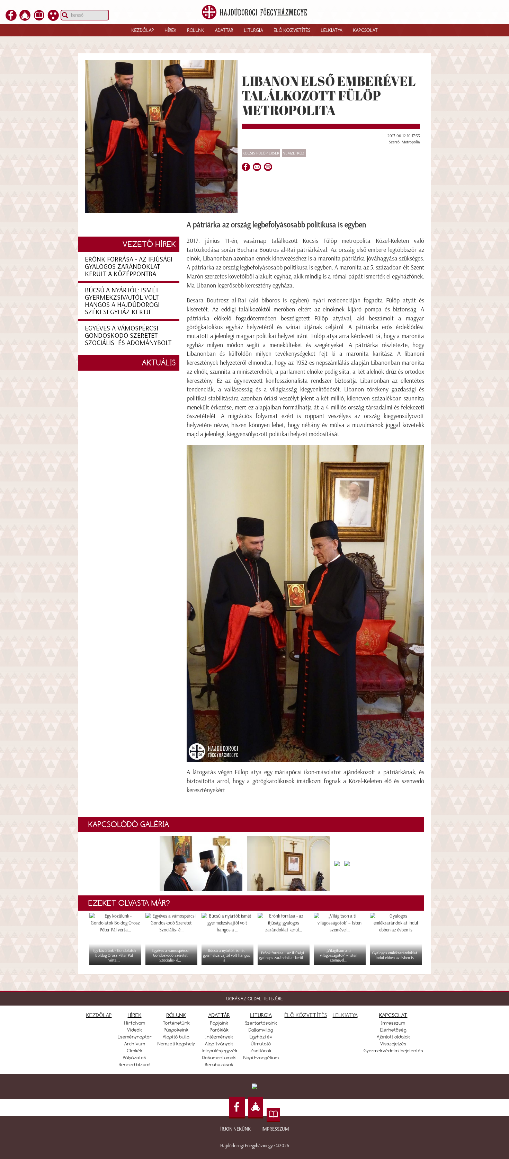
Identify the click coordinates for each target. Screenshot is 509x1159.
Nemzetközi (294, 153)
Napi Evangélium (261, 1057)
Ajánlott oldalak (393, 1036)
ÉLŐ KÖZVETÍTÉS (306, 1015)
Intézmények (219, 1036)
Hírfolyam (134, 1023)
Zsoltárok (260, 1050)
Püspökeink (176, 1030)
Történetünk (176, 1023)
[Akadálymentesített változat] (53, 18)
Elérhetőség (393, 1030)
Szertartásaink (261, 1023)
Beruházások (219, 1064)
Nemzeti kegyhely (176, 1043)
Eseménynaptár (135, 1036)
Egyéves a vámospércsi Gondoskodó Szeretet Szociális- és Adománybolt (128, 335)
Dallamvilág (261, 1030)
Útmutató (261, 1043)
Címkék (135, 1050)
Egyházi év (261, 1036)
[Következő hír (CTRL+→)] (491, 591)
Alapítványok (219, 1043)
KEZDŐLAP (99, 1015)
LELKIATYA (345, 1015)
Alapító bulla (176, 1036)
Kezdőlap (143, 30)
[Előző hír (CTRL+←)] (17, 591)
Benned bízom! (135, 1064)
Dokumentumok (219, 1057)
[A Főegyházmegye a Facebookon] (11, 18)
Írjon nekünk (235, 1129)
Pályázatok (134, 1057)
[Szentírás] (39, 18)
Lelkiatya (331, 30)
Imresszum (393, 1023)
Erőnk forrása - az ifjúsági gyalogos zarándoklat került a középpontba (128, 266)
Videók (134, 1030)
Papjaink (219, 1023)
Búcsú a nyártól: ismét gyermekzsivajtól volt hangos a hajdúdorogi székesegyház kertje (122, 301)
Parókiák (219, 1030)
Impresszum (275, 1129)
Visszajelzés (393, 1043)
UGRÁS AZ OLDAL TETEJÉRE (254, 998)
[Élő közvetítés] (25, 18)
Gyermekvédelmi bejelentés (393, 1050)
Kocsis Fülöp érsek (260, 153)
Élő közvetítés (292, 30)
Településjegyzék (219, 1050)
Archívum (134, 1043)
